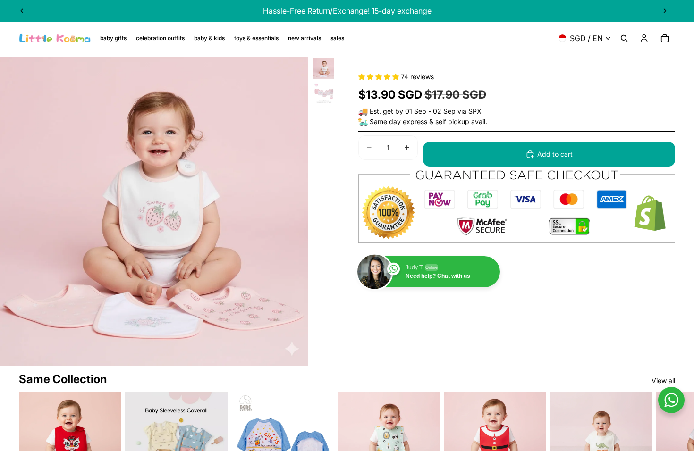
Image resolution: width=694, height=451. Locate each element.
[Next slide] (664, 10)
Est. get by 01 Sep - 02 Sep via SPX (426, 111)
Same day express (398, 121)
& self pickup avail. (458, 121)
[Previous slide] (22, 10)
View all (663, 380)
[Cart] (664, 38)
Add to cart (555, 154)
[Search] (624, 38)
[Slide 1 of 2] (323, 68)
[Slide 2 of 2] (323, 93)
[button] (379, 77)
